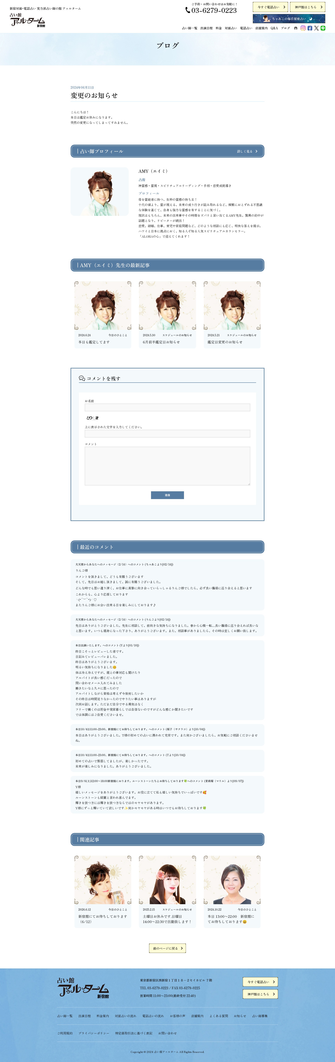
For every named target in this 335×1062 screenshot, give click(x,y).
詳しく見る (245, 151)
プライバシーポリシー (93, 1033)
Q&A (274, 28)
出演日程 (206, 28)
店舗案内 (261, 28)
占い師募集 (260, 1015)
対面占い (231, 28)
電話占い (246, 28)
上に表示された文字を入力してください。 (114, 427)
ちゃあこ (151, 564)
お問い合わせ (167, 1033)
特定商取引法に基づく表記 (133, 1033)
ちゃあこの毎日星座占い (289, 18)
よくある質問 (218, 1015)
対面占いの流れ (125, 1015)
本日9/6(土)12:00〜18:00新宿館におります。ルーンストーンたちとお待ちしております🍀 (131, 781)
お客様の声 (177, 1015)
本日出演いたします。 (89, 645)
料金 (219, 28)
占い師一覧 (189, 28)
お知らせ (240, 1015)
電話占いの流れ (153, 1015)
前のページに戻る (165, 948)
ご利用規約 (65, 1033)
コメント (91, 444)
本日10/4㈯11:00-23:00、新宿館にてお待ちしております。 (112, 729)
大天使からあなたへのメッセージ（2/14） (101, 564)
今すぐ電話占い (268, 7)
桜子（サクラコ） (178, 729)
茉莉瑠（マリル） (216, 781)
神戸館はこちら (306, 7)
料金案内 (103, 1015)
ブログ (285, 28)
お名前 (89, 401)
